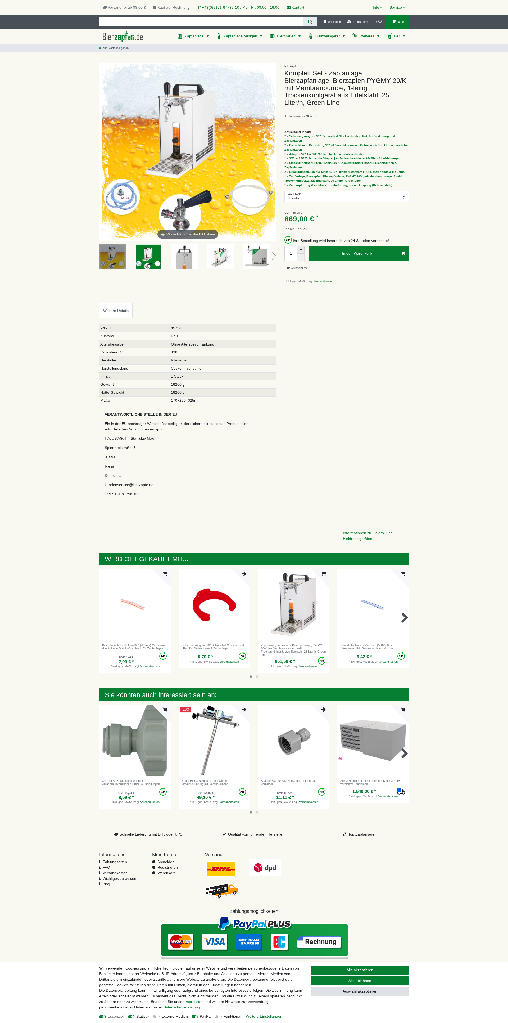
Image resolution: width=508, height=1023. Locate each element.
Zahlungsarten (115, 862)
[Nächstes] (272, 152)
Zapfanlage (195, 36)
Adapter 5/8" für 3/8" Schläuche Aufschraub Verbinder (326, 154)
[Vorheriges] (103, 152)
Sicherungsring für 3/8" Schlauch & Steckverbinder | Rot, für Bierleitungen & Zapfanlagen (214, 647)
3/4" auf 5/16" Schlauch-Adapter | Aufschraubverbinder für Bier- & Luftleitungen (344, 158)
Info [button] (376, 7)
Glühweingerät (328, 36)
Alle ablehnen (359, 981)
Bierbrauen (287, 36)
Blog (106, 884)
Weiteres (367, 36)
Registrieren (167, 867)
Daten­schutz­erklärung (181, 1007)
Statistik (142, 1016)
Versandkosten (323, 281)
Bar (397, 36)
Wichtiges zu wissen (119, 878)
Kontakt (297, 7)
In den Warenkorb (357, 253)
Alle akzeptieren (360, 970)
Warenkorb (166, 873)
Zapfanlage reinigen (241, 36)
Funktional (232, 1016)
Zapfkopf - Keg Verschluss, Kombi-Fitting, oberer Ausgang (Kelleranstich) (340, 185)
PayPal (205, 1016)
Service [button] (395, 7)
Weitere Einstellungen (264, 1016)
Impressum (194, 1001)
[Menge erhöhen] (301, 250)
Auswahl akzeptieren (360, 991)
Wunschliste (299, 268)
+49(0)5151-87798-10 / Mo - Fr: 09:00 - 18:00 (240, 7)
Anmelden (165, 862)
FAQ (106, 867)
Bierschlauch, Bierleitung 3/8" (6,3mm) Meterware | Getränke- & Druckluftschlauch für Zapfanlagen (134, 647)
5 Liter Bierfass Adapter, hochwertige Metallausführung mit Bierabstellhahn (205, 782)
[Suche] (310, 21)
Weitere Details (116, 310)
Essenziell (116, 1016)
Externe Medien (174, 1016)
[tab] (116, 310)
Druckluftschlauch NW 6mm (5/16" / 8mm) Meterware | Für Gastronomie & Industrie (347, 171)
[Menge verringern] (301, 257)
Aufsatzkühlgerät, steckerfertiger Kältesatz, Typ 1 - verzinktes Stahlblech (373, 782)
